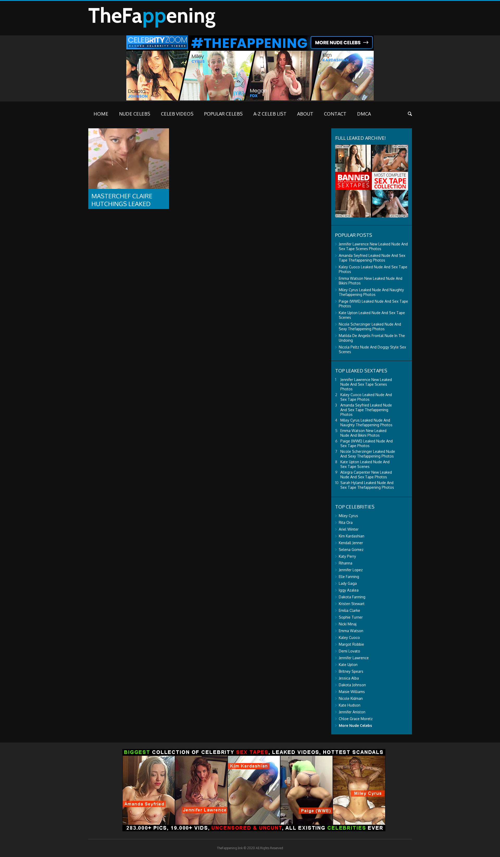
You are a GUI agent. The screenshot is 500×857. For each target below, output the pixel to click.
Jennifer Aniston (352, 712)
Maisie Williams (352, 691)
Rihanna (345, 563)
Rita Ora (346, 522)
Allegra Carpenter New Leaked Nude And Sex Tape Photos (366, 474)
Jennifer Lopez (351, 570)
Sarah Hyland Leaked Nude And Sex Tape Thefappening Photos (367, 485)
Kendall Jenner (351, 543)
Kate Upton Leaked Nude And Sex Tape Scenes (365, 464)
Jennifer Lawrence (354, 658)
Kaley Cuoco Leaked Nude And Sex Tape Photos (366, 397)
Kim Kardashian (351, 536)
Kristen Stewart (352, 603)
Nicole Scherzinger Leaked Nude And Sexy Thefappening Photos (370, 326)
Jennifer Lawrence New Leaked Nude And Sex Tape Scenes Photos (373, 246)
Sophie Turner (351, 617)
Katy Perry (347, 556)
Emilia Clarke (349, 610)
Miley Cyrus (348, 515)
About (305, 114)
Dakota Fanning (352, 597)
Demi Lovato (349, 651)
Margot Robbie (351, 644)
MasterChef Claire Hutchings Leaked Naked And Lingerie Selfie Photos (122, 207)
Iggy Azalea (349, 590)
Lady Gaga (348, 583)
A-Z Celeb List (269, 114)
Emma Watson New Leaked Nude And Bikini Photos (363, 432)
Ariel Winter (349, 529)
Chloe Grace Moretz (356, 718)
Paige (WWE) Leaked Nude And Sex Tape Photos (366, 443)
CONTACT (335, 114)
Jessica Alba (349, 678)
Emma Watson (351, 631)
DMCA (364, 114)
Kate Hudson (349, 705)
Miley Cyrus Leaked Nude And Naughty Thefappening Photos (371, 292)
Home (100, 114)
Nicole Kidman (351, 698)
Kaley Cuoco (349, 637)
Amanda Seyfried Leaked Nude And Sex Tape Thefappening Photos (372, 257)
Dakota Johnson (352, 685)
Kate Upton (348, 664)
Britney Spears (351, 671)
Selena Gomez (351, 549)
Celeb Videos (177, 114)
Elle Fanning (349, 576)
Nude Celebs (134, 114)
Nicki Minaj (348, 624)
